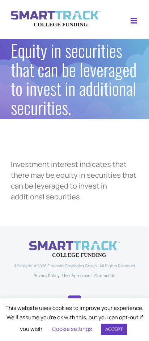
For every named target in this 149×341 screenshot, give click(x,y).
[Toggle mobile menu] (134, 21)
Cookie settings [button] (72, 329)
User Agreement (77, 275)
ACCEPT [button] (114, 329)
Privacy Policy (47, 275)
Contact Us (104, 275)
